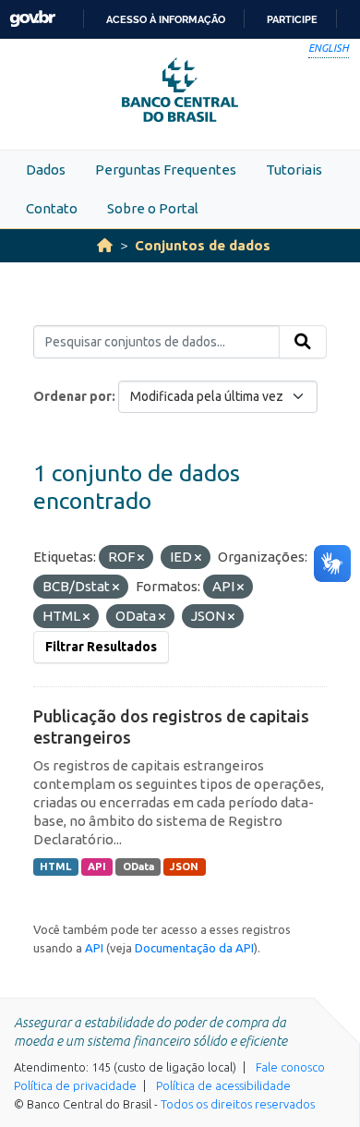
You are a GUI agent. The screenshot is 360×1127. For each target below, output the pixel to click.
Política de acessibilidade (223, 1085)
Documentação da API (194, 947)
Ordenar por (72, 396)
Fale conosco (290, 1066)
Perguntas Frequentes (165, 169)
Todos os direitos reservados (238, 1103)
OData (138, 866)
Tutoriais (294, 169)
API (97, 866)
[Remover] (141, 558)
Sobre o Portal (152, 208)
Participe (292, 19)
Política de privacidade (75, 1085)
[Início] (105, 245)
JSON (184, 866)
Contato (52, 208)
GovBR (32, 19)
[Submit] (303, 341)
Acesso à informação (165, 19)
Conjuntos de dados (202, 245)
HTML (55, 866)
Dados (46, 169)
